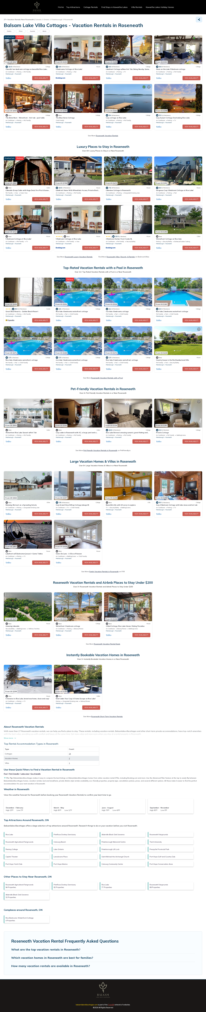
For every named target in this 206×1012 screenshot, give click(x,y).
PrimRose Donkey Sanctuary (65, 834)
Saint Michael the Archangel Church (115, 857)
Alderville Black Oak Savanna (113, 834)
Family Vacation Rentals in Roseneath (104, 571)
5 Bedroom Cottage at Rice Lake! (18, 239)
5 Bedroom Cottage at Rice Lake (68, 239)
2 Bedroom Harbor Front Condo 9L (119, 239)
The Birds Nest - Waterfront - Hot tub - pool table (25, 118)
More (44, 31)
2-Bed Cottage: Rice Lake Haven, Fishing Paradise (125, 626)
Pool (6, 774)
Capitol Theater (12, 857)
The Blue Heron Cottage (65, 118)
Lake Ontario (59, 849)
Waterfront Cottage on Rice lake (169, 239)
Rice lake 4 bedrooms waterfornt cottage (22, 360)
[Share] (199, 19)
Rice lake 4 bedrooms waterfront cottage (72, 311)
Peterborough (9, 74)
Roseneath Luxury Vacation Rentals (79, 257)
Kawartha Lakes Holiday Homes (160, 7)
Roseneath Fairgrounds (159, 834)
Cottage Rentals (91, 7)
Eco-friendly (36, 774)
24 (70, 754)
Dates (9, 31)
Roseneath (18, 74)
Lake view (25, 774)
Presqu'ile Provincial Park (159, 849)
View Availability (41, 78)
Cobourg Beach (60, 842)
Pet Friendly (14, 774)
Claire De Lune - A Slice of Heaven (69, 554)
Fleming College (12, 849)
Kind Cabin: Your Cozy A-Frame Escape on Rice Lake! (75, 699)
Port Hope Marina (60, 864)
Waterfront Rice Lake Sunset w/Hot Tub (21, 433)
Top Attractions (73, 7)
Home (61, 7)
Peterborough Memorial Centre (114, 842)
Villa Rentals (136, 7)
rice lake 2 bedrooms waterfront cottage (72, 360)
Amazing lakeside (12, 626)
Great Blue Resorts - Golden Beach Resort (22, 311)
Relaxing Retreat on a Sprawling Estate (21, 505)
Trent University (156, 842)
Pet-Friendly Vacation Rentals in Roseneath (100, 450)
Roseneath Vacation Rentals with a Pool (107, 378)
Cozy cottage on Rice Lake (116, 118)
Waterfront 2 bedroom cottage (68, 626)
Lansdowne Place (61, 857)
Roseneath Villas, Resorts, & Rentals (121, 257)
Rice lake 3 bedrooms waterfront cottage (122, 360)
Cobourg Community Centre (112, 864)
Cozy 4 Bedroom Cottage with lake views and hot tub (176, 505)
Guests (32, 31)
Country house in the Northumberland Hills (172, 360)
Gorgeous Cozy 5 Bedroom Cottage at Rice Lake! (174, 190)
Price (20, 31)
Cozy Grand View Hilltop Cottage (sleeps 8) (72, 505)
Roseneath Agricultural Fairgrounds (19, 842)
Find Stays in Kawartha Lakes (114, 7)
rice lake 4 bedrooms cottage (117, 311)
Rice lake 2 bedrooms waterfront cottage (172, 311)
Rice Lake (9, 834)
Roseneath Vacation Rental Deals (107, 644)
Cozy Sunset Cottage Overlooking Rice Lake (173, 118)
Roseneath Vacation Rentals (107, 136)
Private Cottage (162, 433)
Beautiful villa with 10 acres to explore (121, 505)
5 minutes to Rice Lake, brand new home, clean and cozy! (27, 699)
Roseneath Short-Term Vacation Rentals (107, 716)
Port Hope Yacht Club (14, 864)
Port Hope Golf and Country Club (162, 857)
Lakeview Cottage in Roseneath (118, 190)
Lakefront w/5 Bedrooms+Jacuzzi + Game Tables (24, 554)
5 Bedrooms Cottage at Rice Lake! (69, 69)
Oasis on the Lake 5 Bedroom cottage (170, 69)
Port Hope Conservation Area (161, 864)
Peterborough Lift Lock (110, 849)
